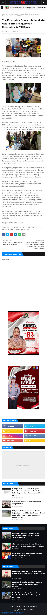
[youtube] (12, 440)
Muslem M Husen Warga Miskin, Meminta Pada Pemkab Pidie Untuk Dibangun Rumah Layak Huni (28, 595)
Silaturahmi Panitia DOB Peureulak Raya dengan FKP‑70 (27, 503)
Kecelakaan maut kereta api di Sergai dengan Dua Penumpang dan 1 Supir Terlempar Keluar (25, 535)
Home (12, 606)
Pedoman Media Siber (30, 606)
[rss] (12, 431)
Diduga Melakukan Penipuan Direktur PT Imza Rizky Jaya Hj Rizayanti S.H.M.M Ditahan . (28, 573)
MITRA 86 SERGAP (29, 610)
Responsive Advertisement (23, 465)
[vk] (34, 436)
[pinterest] (34, 431)
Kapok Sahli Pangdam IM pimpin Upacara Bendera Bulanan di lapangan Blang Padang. (27, 584)
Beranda (5, 14)
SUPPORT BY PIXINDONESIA (12, 613)
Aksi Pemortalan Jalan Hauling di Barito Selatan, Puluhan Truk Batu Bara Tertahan (28, 545)
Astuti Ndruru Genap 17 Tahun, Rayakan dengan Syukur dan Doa (27, 554)
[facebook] (12, 426)
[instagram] (12, 436)
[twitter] (34, 426)
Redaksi (6, 31)
